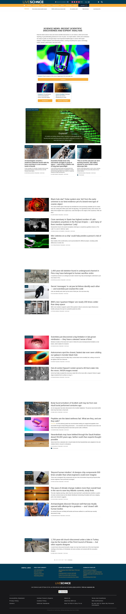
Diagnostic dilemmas (39, 573)
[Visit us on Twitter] (70, 2)
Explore (75, 5)
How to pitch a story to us (73, 603)
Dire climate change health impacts (39, 8)
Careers (12, 603)
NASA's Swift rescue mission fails (58, 8)
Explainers (45, 100)
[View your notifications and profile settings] (98, 2)
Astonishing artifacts (38, 575)
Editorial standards (43, 603)
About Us (67, 598)
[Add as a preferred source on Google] (63, 591)
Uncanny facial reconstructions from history (69, 577)
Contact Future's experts (45, 598)
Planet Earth (56, 5)
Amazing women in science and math (67, 573)
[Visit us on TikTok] (79, 2)
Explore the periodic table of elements (67, 575)
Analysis (63, 79)
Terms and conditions (99, 598)
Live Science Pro (96, 8)
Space (62, 5)
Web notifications (97, 600)
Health (43, 5)
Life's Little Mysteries (39, 570)
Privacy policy (14, 600)
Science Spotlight (63, 100)
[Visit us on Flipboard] (77, 2)
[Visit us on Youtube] (74, 2)
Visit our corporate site (88, 587)
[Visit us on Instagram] (72, 2)
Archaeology (36, 5)
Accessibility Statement (17, 598)
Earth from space (38, 572)
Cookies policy (41, 600)
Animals (29, 5)
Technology (68, 5)
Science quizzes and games (89, 570)
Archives (70, 560)
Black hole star (86, 8)
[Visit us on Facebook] (68, 2)
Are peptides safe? (74, 8)
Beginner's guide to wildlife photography (92, 572)
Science (49, 5)
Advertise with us (70, 600)
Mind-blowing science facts (89, 577)
